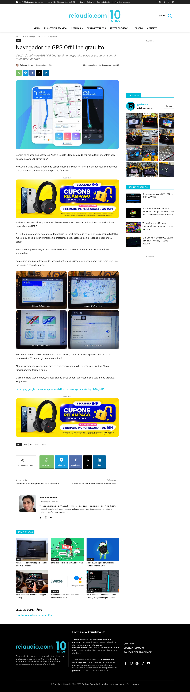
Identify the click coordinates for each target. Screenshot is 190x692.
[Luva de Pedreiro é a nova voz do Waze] (67, 549)
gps (25, 444)
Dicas (24, 36)
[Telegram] (25, 73)
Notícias (55, 560)
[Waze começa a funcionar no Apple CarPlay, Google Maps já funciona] (103, 581)
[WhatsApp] (168, 2)
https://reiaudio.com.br (48, 502)
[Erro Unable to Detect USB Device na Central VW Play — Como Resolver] (133, 242)
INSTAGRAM (134, 95)
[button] (166, 15)
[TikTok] (164, 2)
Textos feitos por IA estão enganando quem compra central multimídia (157, 226)
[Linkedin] (46, 73)
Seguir (169, 106)
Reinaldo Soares (26, 65)
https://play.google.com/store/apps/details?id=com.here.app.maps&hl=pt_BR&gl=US (60, 389)
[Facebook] (156, 2)
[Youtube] (172, 2)
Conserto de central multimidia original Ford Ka (95, 483)
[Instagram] (160, 2)
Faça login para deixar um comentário (34, 615)
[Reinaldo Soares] (18, 65)
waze (44, 444)
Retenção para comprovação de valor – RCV (38, 483)
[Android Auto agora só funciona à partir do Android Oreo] (103, 549)
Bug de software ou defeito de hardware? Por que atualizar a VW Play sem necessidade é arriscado (158, 211)
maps (37, 444)
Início (18, 36)
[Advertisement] (150, 61)
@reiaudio (142, 104)
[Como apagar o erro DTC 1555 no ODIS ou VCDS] (133, 198)
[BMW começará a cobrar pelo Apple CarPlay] (32, 581)
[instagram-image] (134, 121)
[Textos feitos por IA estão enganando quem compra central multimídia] (133, 227)
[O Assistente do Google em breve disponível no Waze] (67, 581)
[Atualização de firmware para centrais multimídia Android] (32, 549)
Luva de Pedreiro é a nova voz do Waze (67, 563)
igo (31, 444)
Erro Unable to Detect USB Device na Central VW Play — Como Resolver (157, 241)
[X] (39, 73)
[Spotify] (137, 663)
